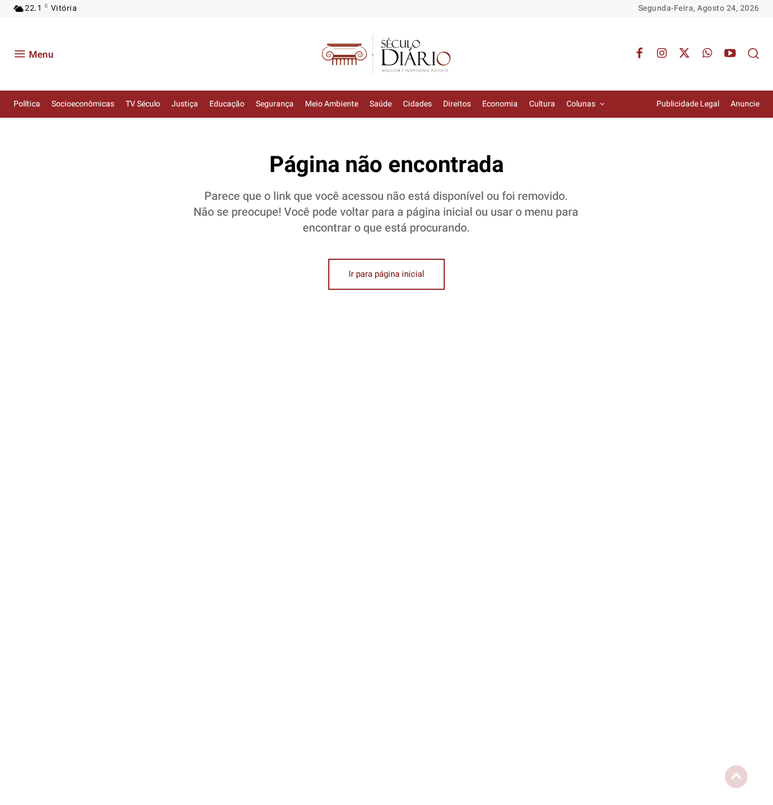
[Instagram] (662, 53)
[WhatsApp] (707, 53)
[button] (753, 53)
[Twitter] (684, 53)
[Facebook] (639, 53)
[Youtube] (730, 53)
